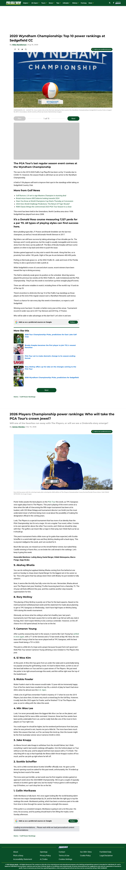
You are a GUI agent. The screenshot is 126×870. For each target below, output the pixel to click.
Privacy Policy (45, 855)
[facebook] (113, 3)
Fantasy (84, 3)
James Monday (18, 427)
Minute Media (14, 864)
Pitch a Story (18, 855)
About (15, 852)
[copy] (25, 49)
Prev (19, 118)
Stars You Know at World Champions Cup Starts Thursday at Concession (44, 201)
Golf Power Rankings (27, 397)
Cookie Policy (85, 855)
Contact (62, 852)
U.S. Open (42, 690)
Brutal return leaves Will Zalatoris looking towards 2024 (37, 198)
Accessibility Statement (22, 859)
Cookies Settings (65, 859)
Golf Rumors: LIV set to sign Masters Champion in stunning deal (41, 196)
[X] (109, 3)
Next (73, 118)
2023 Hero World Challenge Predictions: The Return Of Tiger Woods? (43, 204)
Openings (43, 852)
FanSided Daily (105, 852)
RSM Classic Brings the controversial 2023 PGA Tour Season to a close (44, 207)
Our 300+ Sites (86, 852)
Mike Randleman (19, 45)
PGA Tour (51, 502)
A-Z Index (44, 859)
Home (16, 397)
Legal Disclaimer (106, 855)
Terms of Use (64, 855)
